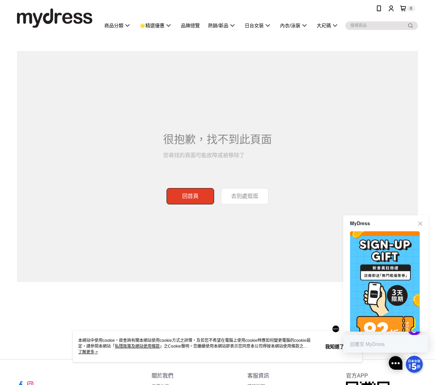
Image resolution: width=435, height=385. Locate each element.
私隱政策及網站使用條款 (137, 346)
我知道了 (334, 346)
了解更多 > (88, 352)
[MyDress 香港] (54, 18)
